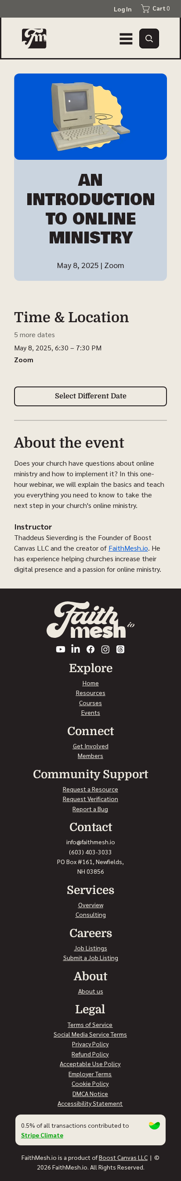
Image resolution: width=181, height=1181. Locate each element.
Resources (90, 692)
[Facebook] (90, 649)
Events (90, 712)
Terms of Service (90, 1024)
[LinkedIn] (75, 649)
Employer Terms (90, 1074)
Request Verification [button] (90, 798)
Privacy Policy (90, 1044)
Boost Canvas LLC (123, 1157)
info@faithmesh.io (90, 842)
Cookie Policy (90, 1083)
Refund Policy (90, 1054)
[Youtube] (60, 649)
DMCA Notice (90, 1093)
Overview (90, 905)
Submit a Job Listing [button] (90, 957)
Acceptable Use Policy (90, 1063)
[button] (149, 38)
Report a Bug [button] (90, 809)
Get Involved (91, 746)
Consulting (91, 914)
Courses (90, 702)
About (86, 991)
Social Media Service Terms (90, 1034)
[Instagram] (105, 649)
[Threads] (120, 649)
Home (91, 683)
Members (90, 755)
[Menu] (126, 38)
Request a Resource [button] (90, 789)
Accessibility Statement (90, 1103)
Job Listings (90, 948)
